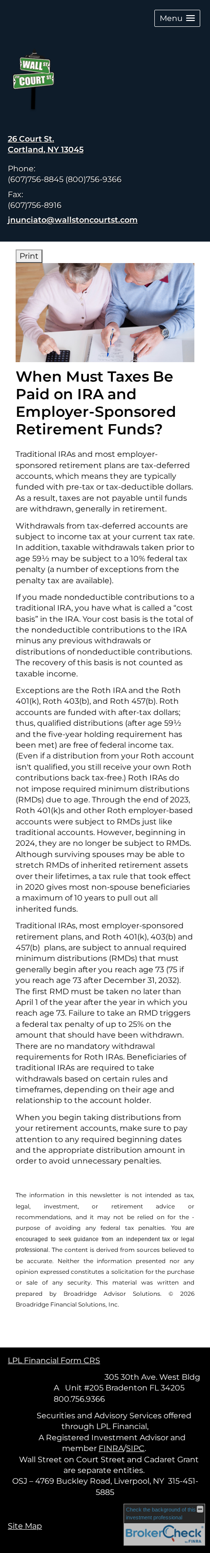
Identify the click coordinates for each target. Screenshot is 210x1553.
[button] (177, 18)
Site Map (25, 1526)
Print (29, 256)
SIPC (135, 1448)
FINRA (111, 1448)
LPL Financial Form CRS (54, 1360)
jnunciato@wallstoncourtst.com (73, 220)
